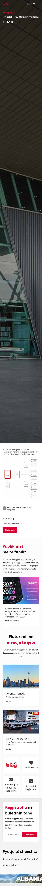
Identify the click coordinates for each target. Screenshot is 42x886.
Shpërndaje (10, 530)
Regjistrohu (29, 835)
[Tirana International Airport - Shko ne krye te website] (4, 4)
